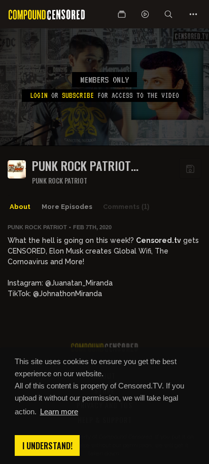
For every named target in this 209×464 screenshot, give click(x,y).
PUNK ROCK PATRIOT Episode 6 (81, 165)
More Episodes (67, 206)
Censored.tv (158, 240)
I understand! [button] (47, 446)
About (20, 206)
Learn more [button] (59, 411)
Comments (126, 206)
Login (39, 95)
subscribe (78, 95)
